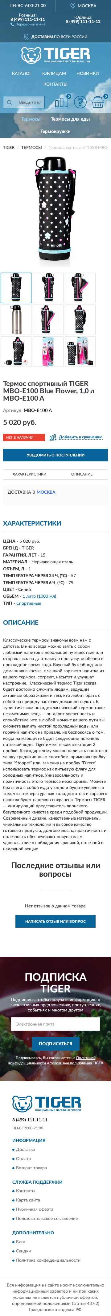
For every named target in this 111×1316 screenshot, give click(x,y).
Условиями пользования (71, 1063)
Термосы (30, 119)
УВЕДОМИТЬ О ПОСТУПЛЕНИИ (55, 455)
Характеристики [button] (29, 474)
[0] (98, 102)
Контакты (55, 84)
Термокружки (55, 131)
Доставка (25, 1149)
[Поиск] (9, 102)
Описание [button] (81, 474)
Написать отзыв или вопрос (55, 921)
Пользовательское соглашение (47, 1219)
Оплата (23, 1159)
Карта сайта (28, 1200)
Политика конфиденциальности (48, 1260)
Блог (21, 1242)
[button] (27, 24)
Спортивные (28, 603)
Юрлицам (54, 74)
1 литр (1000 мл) (39, 596)
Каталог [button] (22, 74)
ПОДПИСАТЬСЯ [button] (55, 1044)
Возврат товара (31, 1168)
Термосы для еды (70, 119)
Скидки (23, 1251)
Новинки (87, 74)
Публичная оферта (34, 1210)
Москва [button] (46, 492)
